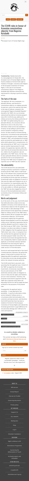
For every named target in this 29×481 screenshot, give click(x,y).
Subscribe (19, 19)
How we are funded (14, 396)
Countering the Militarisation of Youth (14, 451)
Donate (13, 19)
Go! (25, 350)
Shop (8, 19)
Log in (14, 429)
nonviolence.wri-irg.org (14, 474)
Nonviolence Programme (14, 445)
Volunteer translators (14, 434)
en (1, 38)
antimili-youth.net (14, 465)
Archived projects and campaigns (14, 457)
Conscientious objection (9, 322)
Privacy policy (14, 405)
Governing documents (14, 400)
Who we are (14, 387)
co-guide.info (14, 470)
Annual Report (14, 392)
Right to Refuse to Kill (8, 314)
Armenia (4, 318)
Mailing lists (14, 421)
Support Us (14, 412)
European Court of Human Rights (11, 326)
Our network (14, 416)
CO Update (7, 373)
